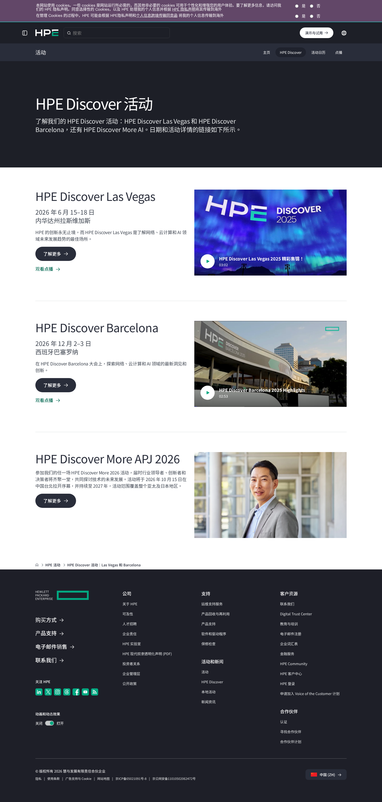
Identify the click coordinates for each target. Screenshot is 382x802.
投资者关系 (131, 663)
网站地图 (103, 778)
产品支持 (208, 623)
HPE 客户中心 (291, 673)
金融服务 (287, 653)
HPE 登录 (287, 683)
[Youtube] (85, 691)
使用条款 (53, 778)
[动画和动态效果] (49, 723)
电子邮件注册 (290, 633)
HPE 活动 (53, 564)
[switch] (47, 723)
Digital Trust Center (296, 613)
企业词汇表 (289, 643)
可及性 (127, 613)
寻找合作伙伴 (290, 731)
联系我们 (287, 603)
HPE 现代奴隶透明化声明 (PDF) (147, 653)
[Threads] (66, 691)
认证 (283, 721)
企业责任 (129, 633)
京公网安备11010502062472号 (174, 778)
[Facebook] (76, 691)
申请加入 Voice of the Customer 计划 (310, 693)
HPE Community (293, 663)
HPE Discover (291, 52)
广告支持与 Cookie (78, 778)
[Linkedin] (38, 691)
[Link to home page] (37, 564)
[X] (48, 691)
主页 (266, 52)
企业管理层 (131, 673)
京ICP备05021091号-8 (131, 778)
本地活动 (208, 691)
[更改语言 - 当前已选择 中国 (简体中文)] (344, 32)
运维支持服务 (212, 603)
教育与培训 (289, 623)
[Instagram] (57, 691)
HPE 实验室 (131, 643)
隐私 (38, 778)
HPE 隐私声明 (183, 9)
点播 (338, 52)
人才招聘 (129, 623)
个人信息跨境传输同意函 (157, 15)
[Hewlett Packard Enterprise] (46, 32)
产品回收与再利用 (215, 613)
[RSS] (94, 691)
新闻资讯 (208, 701)
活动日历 (318, 52)
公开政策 (129, 683)
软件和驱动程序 (213, 633)
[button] (24, 32)
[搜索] (69, 33)
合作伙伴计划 (290, 741)
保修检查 (208, 643)
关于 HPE (129, 603)
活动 (204, 671)
